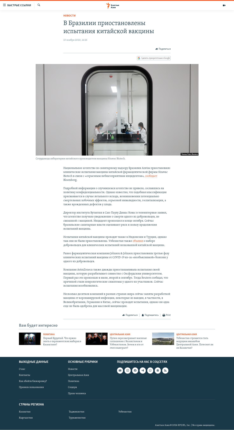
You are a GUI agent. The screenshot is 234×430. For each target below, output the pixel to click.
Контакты (24, 375)
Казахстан (25, 412)
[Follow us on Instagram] (127, 370)
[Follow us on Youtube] (120, 370)
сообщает (151, 176)
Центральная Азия (120, 334)
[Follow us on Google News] (158, 370)
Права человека (77, 393)
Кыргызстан (26, 418)
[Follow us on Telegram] (143, 370)
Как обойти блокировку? (33, 381)
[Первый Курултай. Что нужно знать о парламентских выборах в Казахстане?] (30, 339)
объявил (138, 241)
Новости (69, 15)
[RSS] (165, 370)
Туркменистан (77, 418)
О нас (22, 369)
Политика (49, 334)
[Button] (163, 49)
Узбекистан (125, 412)
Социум (72, 387)
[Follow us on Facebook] (135, 370)
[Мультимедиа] (224, 5)
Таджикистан (76, 412)
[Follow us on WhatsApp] (150, 370)
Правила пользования (31, 387)
